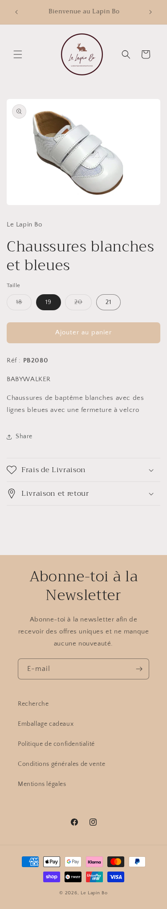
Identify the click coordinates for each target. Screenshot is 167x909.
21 (108, 302)
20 (83, 304)
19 (48, 302)
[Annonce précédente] (16, 12)
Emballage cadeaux (45, 724)
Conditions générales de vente (61, 764)
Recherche (33, 703)
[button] (18, 54)
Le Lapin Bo (94, 893)
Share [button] (24, 436)
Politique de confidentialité (56, 744)
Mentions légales (42, 784)
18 (24, 304)
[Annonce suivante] (150, 12)
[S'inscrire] (139, 668)
